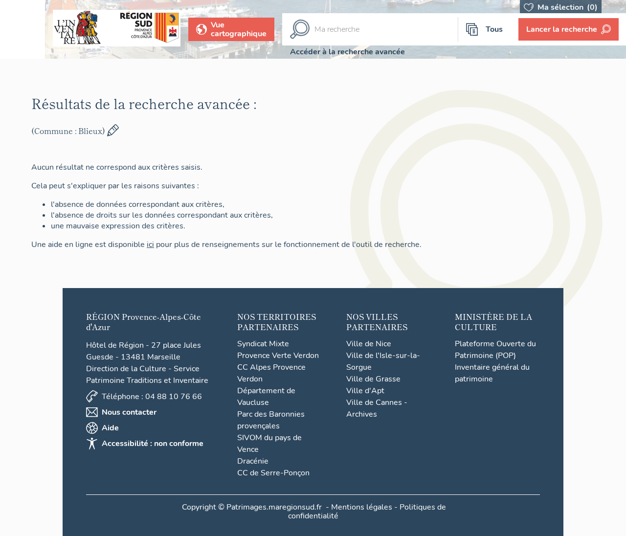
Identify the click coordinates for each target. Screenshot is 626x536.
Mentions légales (361, 507)
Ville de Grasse (373, 379)
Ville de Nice (368, 343)
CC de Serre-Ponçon (273, 473)
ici (150, 244)
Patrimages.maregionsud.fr (274, 507)
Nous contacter (129, 412)
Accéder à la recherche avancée (347, 51)
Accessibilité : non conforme (152, 443)
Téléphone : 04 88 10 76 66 (152, 396)
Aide (110, 428)
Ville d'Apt (365, 390)
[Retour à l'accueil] (22, 29)
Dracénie (252, 461)
